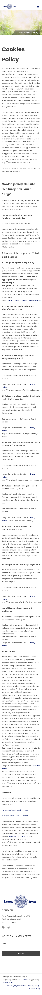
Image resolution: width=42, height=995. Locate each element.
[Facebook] (3, 927)
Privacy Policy (33, 986)
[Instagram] (8, 927)
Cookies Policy (34, 989)
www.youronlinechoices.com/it (15, 816)
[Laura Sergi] (10, 6)
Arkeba (25, 980)
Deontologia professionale (16, 986)
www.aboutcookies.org (19, 836)
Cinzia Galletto (8, 983)
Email (4, 943)
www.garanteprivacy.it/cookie (15, 810)
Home (21, 33)
